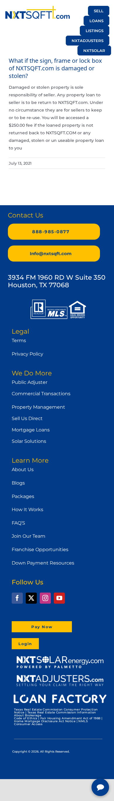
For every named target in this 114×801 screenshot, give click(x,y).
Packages (23, 496)
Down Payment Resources (43, 563)
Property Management (38, 407)
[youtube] (59, 598)
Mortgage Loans (31, 430)
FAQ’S (18, 523)
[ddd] (60, 676)
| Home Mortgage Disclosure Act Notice (58, 719)
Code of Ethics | (26, 718)
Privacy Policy (27, 354)
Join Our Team (28, 536)
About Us (23, 469)
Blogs (18, 483)
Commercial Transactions (41, 393)
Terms (19, 340)
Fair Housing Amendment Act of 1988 (70, 718)
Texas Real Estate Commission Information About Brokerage (55, 714)
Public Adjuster (29, 382)
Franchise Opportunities (40, 549)
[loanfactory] (60, 694)
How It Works (27, 509)
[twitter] (31, 598)
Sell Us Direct (27, 418)
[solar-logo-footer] (60, 657)
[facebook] (17, 598)
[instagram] (45, 598)
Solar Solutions (29, 441)
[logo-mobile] (37, 8)
